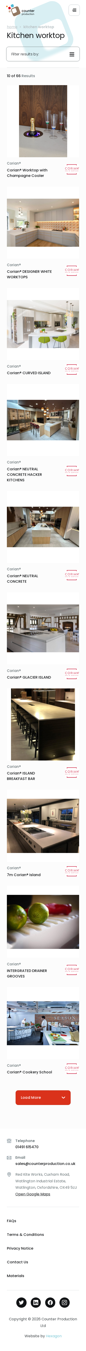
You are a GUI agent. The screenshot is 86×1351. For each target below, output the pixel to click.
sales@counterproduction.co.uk (45, 1163)
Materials (15, 1275)
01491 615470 (27, 1147)
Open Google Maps (32, 1194)
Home (12, 27)
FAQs (11, 1221)
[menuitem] (43, 1221)
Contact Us (17, 1262)
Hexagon (54, 1336)
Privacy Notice (20, 1248)
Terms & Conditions (25, 1234)
